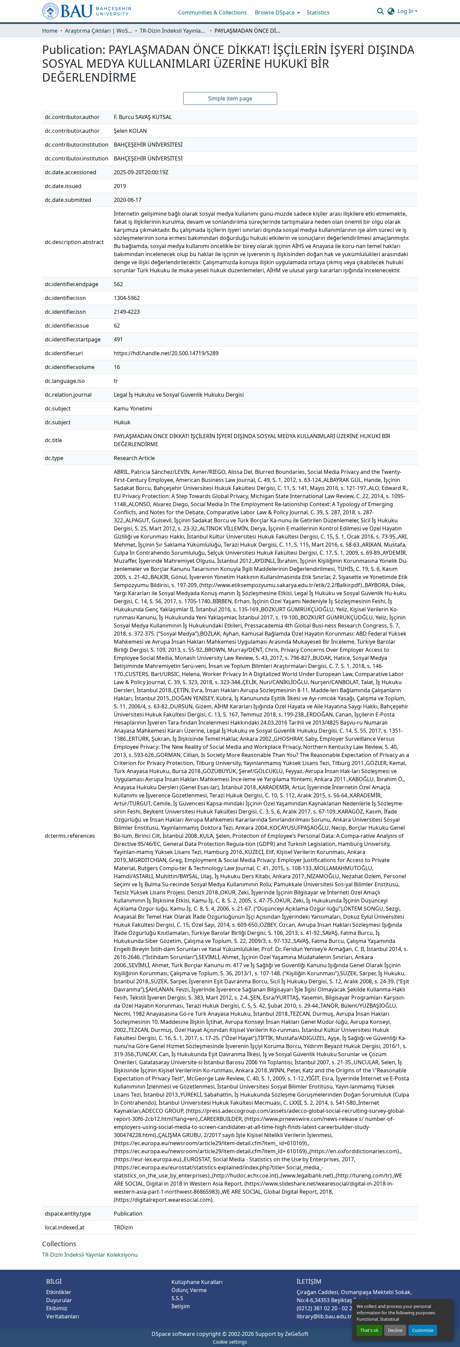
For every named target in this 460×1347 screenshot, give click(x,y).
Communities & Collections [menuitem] (212, 12)
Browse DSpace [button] (275, 12)
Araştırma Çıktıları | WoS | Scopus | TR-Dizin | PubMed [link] (98, 30)
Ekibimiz (56, 1308)
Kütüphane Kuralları (197, 1282)
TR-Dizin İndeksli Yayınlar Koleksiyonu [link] (173, 30)
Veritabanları (62, 1316)
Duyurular (59, 1300)
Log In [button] (406, 11)
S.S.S (177, 1298)
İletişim (180, 1306)
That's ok (369, 1330)
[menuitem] (277, 12)
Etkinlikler (58, 1292)
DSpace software (173, 1334)
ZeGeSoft (296, 1334)
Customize (422, 1330)
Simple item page (230, 98)
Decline (395, 1330)
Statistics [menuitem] (318, 12)
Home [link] (50, 30)
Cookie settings (230, 1342)
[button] (86, 11)
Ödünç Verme (189, 1290)
